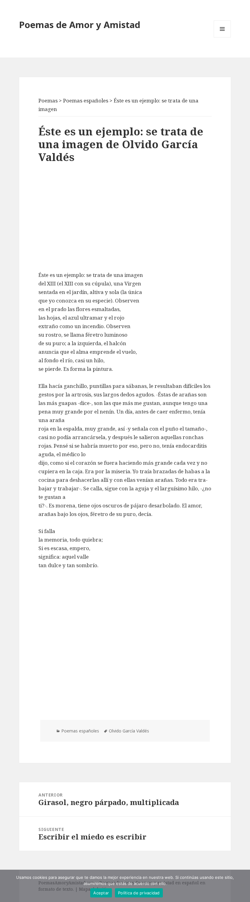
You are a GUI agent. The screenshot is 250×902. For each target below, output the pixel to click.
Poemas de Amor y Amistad (79, 24)
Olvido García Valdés (129, 731)
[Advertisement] (125, 219)
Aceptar (101, 892)
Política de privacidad (139, 892)
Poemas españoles (80, 731)
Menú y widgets (222, 37)
